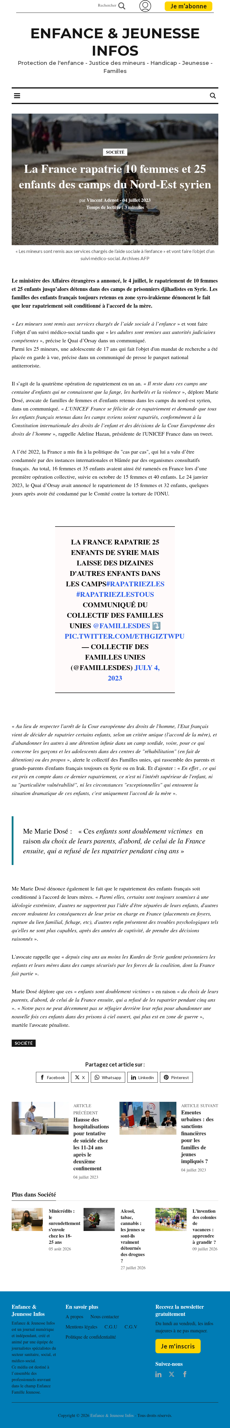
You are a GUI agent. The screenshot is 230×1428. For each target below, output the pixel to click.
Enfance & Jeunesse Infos (115, 42)
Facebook (56, 1077)
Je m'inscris (178, 1346)
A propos (74, 1316)
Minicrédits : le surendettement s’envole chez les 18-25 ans (64, 1226)
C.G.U (111, 1326)
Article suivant (199, 1105)
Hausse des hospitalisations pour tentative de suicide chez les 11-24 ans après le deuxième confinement (91, 1144)
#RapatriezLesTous (115, 594)
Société (115, 152)
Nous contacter (104, 1316)
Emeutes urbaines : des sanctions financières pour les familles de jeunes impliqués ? (197, 1136)
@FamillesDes (121, 625)
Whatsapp (111, 1077)
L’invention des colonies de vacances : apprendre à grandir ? (204, 1226)
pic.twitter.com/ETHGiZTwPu (124, 636)
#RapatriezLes (135, 583)
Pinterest (180, 1077)
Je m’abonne (188, 6)
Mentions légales (81, 1326)
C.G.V (131, 1326)
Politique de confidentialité (91, 1337)
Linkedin (146, 1077)
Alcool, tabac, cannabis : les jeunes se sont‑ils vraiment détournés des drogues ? (133, 1235)
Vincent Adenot (99, 199)
